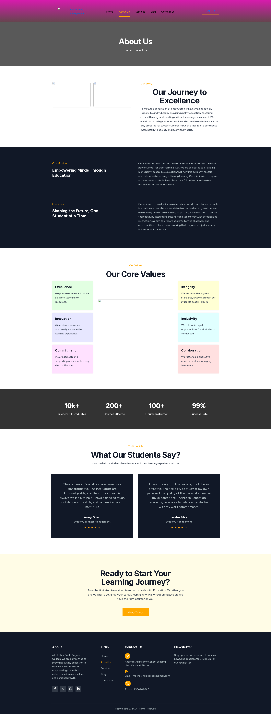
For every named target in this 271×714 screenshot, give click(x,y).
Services (140, 12)
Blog (153, 12)
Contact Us (167, 12)
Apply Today (135, 612)
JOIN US (210, 11)
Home (109, 12)
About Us (124, 12)
